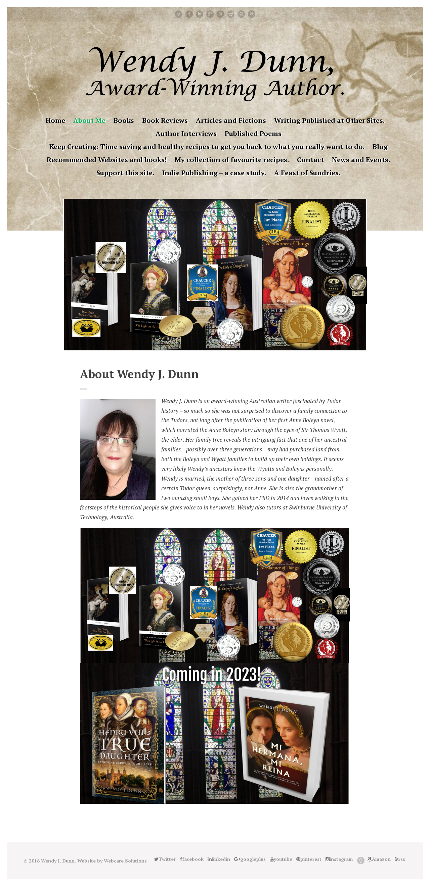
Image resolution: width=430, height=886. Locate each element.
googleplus (210, 14)
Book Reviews (165, 120)
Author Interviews (186, 133)
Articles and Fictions (231, 120)
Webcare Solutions (125, 860)
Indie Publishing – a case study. (214, 172)
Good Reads (241, 14)
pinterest (220, 14)
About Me (89, 120)
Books (124, 120)
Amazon (251, 14)
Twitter (178, 14)
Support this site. (125, 172)
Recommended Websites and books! (107, 159)
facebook (189, 14)
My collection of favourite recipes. (232, 159)
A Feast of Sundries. (307, 172)
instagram (230, 14)
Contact (310, 159)
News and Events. (361, 159)
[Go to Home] (215, 99)
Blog (380, 146)
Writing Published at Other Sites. (329, 120)
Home (55, 120)
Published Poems (253, 133)
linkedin (199, 14)
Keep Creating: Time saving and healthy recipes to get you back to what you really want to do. (206, 146)
